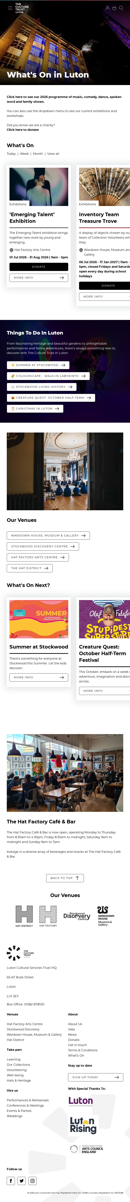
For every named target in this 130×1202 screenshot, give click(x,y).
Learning (13, 1059)
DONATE (39, 267)
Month (38, 153)
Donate (73, 1040)
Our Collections (18, 1064)
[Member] (108, 8)
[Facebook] (11, 1181)
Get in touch (77, 1045)
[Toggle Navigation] (10, 8)
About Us (75, 1024)
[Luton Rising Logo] (95, 1125)
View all (53, 153)
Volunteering (17, 1070)
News (72, 1034)
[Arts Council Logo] (95, 1149)
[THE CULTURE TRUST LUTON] (22, 8)
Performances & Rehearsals (28, 1100)
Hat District (15, 1040)
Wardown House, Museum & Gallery (34, 1034)
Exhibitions (17, 204)
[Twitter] (22, 1181)
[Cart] (114, 8)
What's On (76, 1055)
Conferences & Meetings (25, 1105)
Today (11, 153)
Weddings (14, 1116)
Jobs (71, 1029)
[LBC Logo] (95, 1101)
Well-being (15, 1075)
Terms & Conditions (83, 1050)
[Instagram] (32, 1181)
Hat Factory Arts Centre (32, 250)
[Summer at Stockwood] (38, 619)
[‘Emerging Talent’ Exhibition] (38, 187)
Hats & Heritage (19, 1080)
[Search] (121, 8)
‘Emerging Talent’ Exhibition (32, 218)
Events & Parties (19, 1111)
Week (24, 153)
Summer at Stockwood (38, 647)
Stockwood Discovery (23, 1029)
